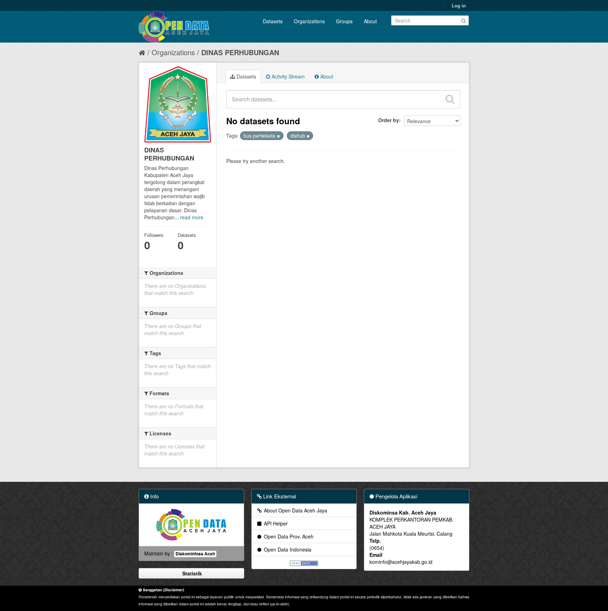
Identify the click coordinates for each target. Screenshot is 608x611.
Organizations (309, 21)
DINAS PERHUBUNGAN (240, 52)
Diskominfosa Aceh (195, 554)
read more (191, 217)
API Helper (275, 523)
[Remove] (278, 136)
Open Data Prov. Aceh (288, 536)
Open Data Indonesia (286, 549)
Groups (344, 21)
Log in (459, 5)
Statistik (191, 573)
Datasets (273, 21)
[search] (450, 99)
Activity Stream (287, 76)
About (370, 21)
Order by (388, 120)
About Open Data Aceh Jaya (294, 510)
